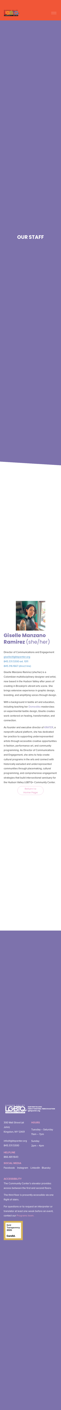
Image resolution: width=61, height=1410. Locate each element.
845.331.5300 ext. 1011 (16, 661)
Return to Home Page (30, 790)
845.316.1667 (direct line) (17, 666)
